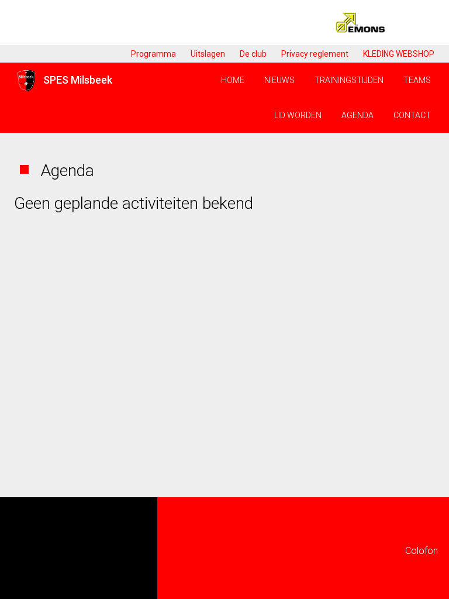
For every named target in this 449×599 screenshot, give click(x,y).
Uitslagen (208, 53)
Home (232, 80)
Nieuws (279, 80)
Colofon (421, 550)
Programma (153, 53)
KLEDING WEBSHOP (398, 53)
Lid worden (298, 115)
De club (253, 53)
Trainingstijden (349, 80)
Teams (417, 80)
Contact (412, 115)
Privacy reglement (314, 53)
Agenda (357, 115)
